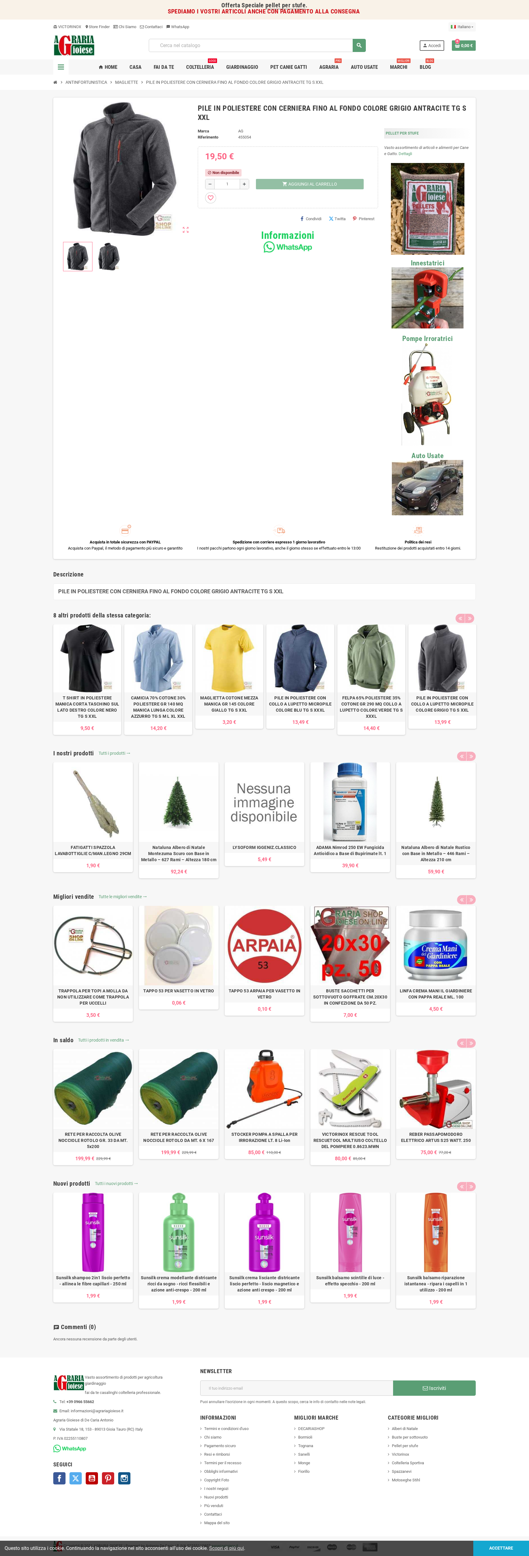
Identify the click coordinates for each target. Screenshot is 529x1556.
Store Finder (97, 26)
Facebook (59, 1478)
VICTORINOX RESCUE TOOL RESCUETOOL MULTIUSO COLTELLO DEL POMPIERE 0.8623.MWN (350, 1140)
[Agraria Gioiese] (74, 45)
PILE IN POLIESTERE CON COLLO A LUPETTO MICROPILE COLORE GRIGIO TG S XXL (442, 704)
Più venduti (213, 1505)
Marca (203, 131)
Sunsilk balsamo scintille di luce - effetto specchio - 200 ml (350, 1280)
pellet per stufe (285, 5)
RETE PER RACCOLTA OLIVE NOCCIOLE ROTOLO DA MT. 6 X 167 (178, 1137)
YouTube (92, 1478)
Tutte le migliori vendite (123, 896)
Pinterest (366, 219)
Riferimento (208, 137)
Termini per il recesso (222, 1463)
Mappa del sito (217, 1523)
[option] (87, 679)
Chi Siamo (127, 26)
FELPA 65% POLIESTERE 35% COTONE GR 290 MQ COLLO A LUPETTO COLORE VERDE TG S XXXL (371, 707)
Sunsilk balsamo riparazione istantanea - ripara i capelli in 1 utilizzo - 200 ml (436, 1283)
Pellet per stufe (405, 1445)
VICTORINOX (67, 26)
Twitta (340, 219)
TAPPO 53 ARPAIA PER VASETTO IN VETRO (264, 993)
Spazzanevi (401, 1471)
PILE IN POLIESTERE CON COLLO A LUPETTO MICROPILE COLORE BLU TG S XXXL (300, 704)
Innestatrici (428, 263)
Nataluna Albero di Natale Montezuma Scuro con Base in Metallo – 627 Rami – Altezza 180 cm (178, 853)
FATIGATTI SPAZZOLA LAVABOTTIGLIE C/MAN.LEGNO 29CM (93, 850)
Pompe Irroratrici (427, 339)
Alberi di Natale (405, 1428)
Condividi (313, 219)
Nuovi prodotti (216, 1497)
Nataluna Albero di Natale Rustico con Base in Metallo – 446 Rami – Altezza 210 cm (435, 853)
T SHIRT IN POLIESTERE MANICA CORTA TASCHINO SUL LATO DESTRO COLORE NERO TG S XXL (87, 707)
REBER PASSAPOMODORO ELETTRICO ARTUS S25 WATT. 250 (436, 1137)
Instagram (124, 1478)
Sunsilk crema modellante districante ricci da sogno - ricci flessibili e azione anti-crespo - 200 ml (179, 1283)
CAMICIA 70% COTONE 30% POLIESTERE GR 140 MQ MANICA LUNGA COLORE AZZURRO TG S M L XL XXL (158, 707)
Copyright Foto (216, 1480)
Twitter (75, 1478)
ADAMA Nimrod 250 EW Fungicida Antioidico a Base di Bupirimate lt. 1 (350, 850)
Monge (304, 1463)
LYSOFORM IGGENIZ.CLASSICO (264, 847)
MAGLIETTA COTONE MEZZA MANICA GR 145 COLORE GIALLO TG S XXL (229, 704)
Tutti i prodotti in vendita (103, 1040)
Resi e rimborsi (217, 1454)
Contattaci (153, 26)
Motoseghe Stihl (406, 1480)
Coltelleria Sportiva (408, 1463)
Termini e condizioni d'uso (226, 1428)
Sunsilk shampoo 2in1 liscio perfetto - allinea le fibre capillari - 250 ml (93, 1280)
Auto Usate (427, 456)
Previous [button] (460, 618)
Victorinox (400, 1454)
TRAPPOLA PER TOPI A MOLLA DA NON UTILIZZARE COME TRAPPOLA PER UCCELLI (93, 997)
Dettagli (405, 153)
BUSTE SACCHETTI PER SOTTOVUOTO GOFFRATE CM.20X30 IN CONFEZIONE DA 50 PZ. (350, 997)
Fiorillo (304, 1471)
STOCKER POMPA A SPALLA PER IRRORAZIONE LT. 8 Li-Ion (264, 1137)
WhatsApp (177, 26)
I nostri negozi (216, 1488)
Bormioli (305, 1437)
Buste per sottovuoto (410, 1437)
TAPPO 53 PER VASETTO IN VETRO (178, 990)
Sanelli (304, 1454)
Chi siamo (212, 1437)
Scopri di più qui (226, 1548)
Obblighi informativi (221, 1471)
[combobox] (257, 45)
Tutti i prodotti (114, 753)
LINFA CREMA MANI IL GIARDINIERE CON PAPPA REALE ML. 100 (436, 993)
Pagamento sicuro (220, 1445)
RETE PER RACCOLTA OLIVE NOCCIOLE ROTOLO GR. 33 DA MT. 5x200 (93, 1140)
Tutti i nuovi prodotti (116, 1183)
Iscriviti (437, 1388)
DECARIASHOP (311, 1428)
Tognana (305, 1445)
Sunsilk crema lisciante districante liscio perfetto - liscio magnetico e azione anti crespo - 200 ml (264, 1283)
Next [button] (469, 618)
